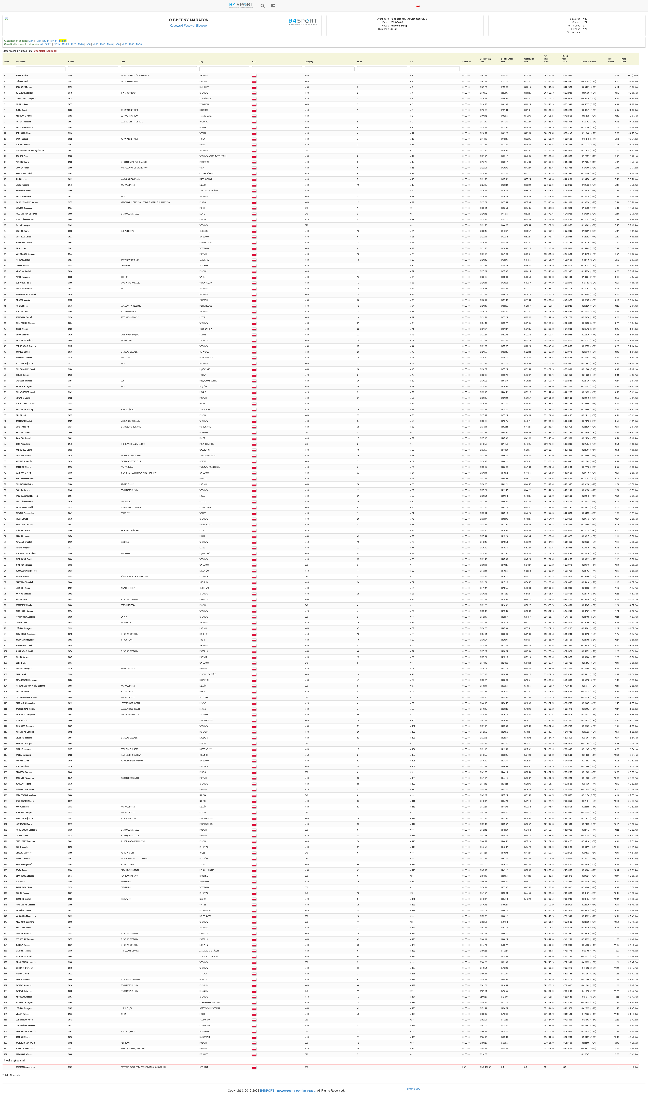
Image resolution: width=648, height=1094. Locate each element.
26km (46, 40)
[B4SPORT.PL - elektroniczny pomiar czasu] (273, 5)
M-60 (139, 44)
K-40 (102, 44)
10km (38, 40)
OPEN (48, 44)
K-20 (73, 44)
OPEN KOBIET (61, 44)
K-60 (131, 44)
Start (30, 40)
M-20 (81, 44)
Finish (62, 40)
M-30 (95, 44)
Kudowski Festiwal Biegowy (189, 25)
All (41, 44)
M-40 (110, 44)
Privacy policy (413, 1088)
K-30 (88, 44)
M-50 (124, 44)
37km (54, 40)
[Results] (262, 5)
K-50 (117, 44)
